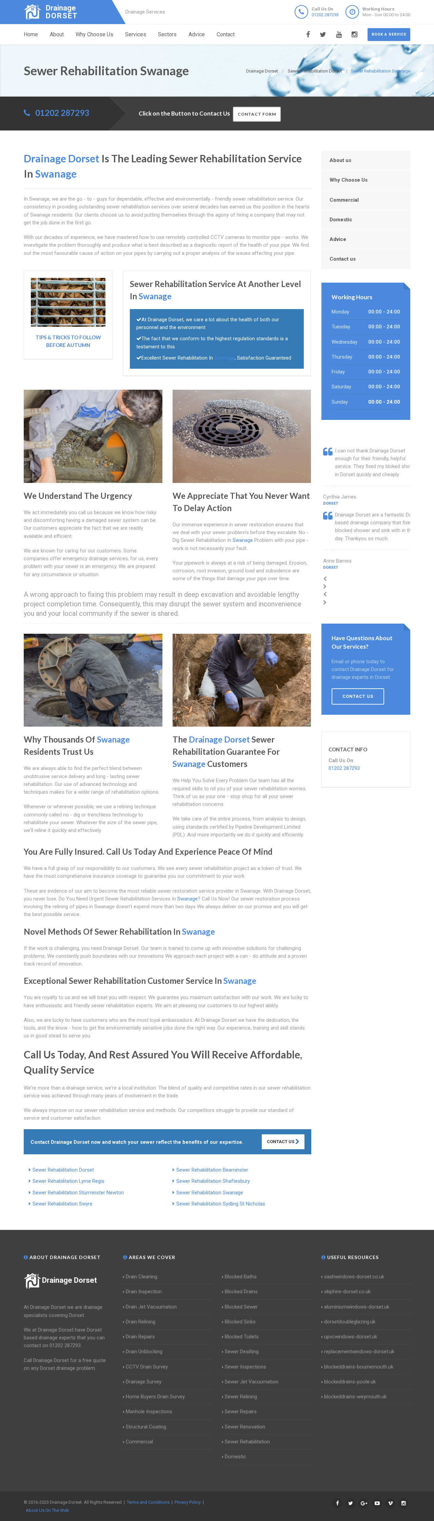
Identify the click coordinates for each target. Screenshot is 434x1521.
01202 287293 (325, 14)
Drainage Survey (143, 1382)
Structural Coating (146, 1427)
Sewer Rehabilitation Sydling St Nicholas (220, 1204)
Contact (226, 34)
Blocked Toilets (242, 1337)
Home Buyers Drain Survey (155, 1397)
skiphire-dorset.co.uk (347, 1292)
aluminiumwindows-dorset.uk (356, 1307)
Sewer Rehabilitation (247, 1442)
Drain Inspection (144, 1292)
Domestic (341, 220)
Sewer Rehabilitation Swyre (63, 1204)
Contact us (343, 259)
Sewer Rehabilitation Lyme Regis (68, 1181)
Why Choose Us (94, 34)
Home (31, 34)
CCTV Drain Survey (147, 1367)
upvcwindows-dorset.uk (350, 1337)
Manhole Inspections (149, 1411)
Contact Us (281, 1141)
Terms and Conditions (148, 1502)
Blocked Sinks (240, 1322)
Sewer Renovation (245, 1427)
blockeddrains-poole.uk (350, 1382)
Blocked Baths (241, 1277)
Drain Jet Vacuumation (151, 1307)
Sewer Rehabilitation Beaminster (212, 1170)
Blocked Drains (241, 1292)
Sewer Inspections (245, 1367)
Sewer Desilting (242, 1351)
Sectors (167, 34)
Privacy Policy (188, 1502)
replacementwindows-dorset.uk (359, 1351)
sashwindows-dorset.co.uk (354, 1277)
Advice (197, 34)
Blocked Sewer (241, 1307)
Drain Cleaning (141, 1277)
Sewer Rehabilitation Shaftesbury (213, 1181)
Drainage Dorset (69, 1280)
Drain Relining (140, 1322)
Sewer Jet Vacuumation (251, 1382)
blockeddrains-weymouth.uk (355, 1397)
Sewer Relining (241, 1397)
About (57, 34)
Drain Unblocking (144, 1351)
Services (135, 34)
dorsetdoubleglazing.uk (349, 1322)
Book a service (389, 34)
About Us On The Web (47, 1510)
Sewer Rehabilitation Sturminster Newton (78, 1193)
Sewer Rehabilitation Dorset (63, 1170)
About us (340, 160)
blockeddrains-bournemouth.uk (358, 1367)
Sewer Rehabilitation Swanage (209, 1193)
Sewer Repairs (241, 1411)
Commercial (344, 200)
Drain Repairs (140, 1337)
